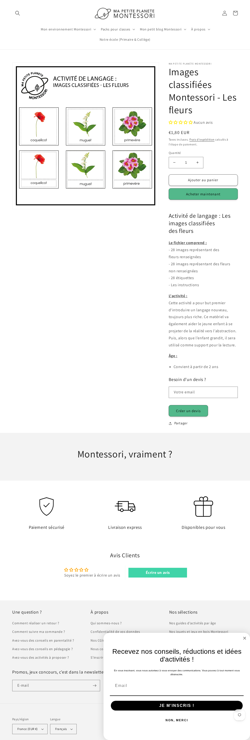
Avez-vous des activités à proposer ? (40, 657)
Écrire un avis (158, 572)
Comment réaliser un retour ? (35, 623)
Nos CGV (97, 640)
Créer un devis (188, 410)
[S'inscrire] (94, 685)
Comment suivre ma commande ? (38, 631)
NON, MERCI (177, 720)
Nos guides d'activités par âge (192, 623)
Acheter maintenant (203, 194)
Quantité (175, 153)
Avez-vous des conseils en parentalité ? (43, 640)
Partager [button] (181, 423)
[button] (17, 13)
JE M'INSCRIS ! (176, 705)
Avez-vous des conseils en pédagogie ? (42, 649)
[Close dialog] (245, 638)
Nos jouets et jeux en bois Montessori (198, 631)
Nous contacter (103, 649)
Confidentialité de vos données (115, 631)
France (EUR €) (27, 729)
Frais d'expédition (202, 139)
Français (61, 729)
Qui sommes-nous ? (106, 623)
